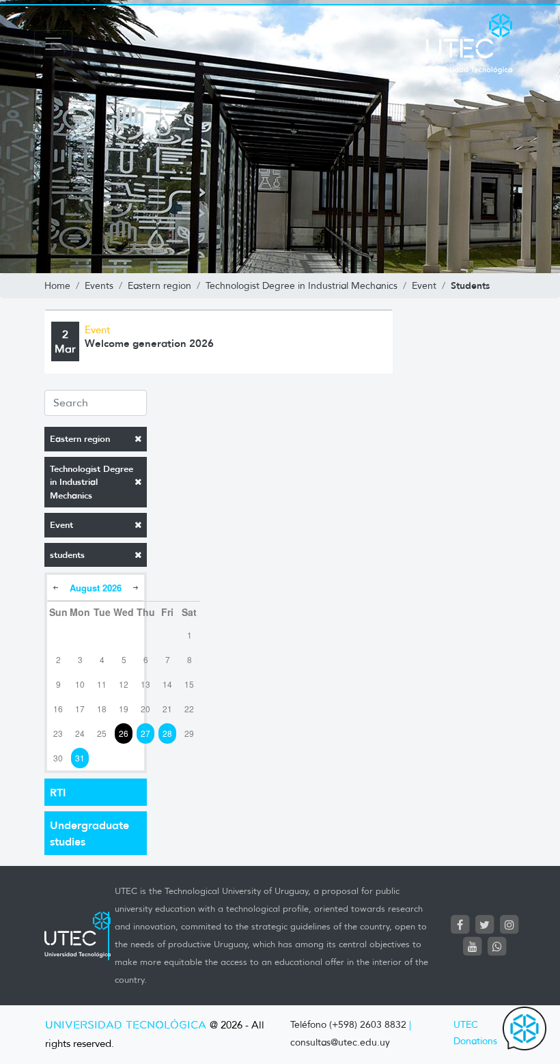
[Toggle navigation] (53, 43)
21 (167, 708)
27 (145, 733)
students (67, 555)
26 (123, 733)
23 (58, 733)
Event (61, 525)
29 (189, 733)
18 (102, 708)
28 (167, 733)
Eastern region (80, 439)
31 (80, 758)
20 (145, 708)
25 (102, 733)
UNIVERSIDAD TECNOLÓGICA (125, 1025)
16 (58, 708)
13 (145, 684)
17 (80, 708)
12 (123, 684)
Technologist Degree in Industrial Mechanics (91, 482)
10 (80, 684)
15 (189, 684)
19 (123, 708)
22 (189, 708)
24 (80, 733)
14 (167, 684)
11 (102, 684)
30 (58, 758)
